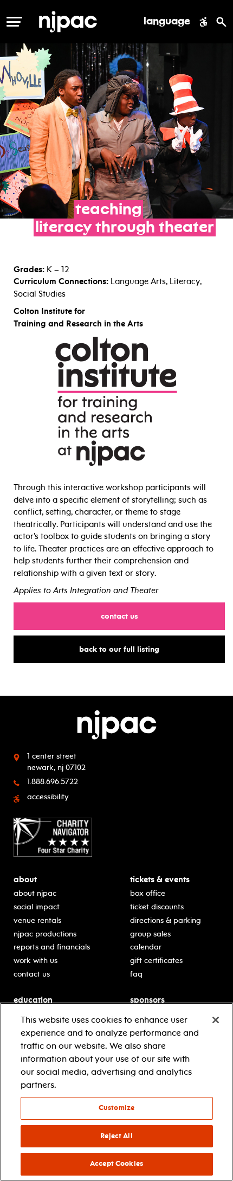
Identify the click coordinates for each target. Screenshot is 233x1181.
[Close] (216, 1020)
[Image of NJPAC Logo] (86, 22)
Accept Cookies (116, 1163)
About (25, 880)
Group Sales (150, 934)
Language (167, 21)
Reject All (116, 1136)
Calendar (145, 947)
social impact (37, 907)
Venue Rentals (37, 920)
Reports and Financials (52, 947)
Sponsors (147, 1000)
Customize (116, 1107)
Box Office (147, 893)
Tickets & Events (160, 880)
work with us (35, 960)
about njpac (35, 893)
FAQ (136, 974)
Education (33, 1000)
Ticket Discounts (157, 907)
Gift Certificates (156, 960)
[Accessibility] (203, 22)
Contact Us (124, 616)
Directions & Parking (165, 920)
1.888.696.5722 (52, 781)
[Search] (221, 22)
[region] (116, 1092)
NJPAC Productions (45, 934)
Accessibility (48, 796)
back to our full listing (124, 649)
